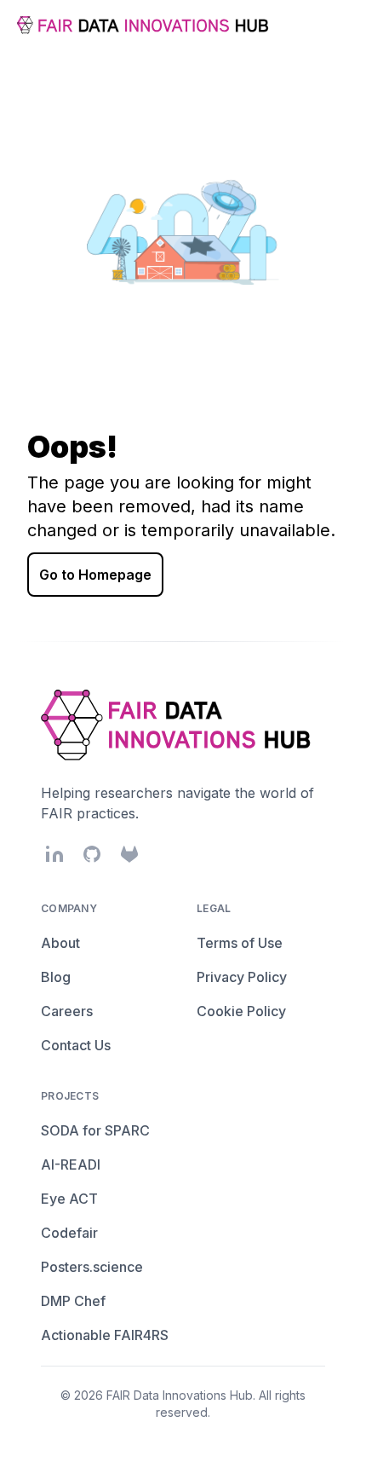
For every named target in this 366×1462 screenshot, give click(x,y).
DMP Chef (73, 1300)
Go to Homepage (95, 574)
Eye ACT (69, 1198)
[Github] (92, 854)
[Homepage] (144, 25)
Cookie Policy (241, 1011)
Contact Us (76, 1045)
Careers (67, 1011)
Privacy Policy (242, 976)
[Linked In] (54, 854)
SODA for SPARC (95, 1130)
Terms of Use (240, 942)
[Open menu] (335, 25)
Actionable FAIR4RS (105, 1335)
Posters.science (92, 1266)
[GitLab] (129, 854)
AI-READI (70, 1164)
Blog (56, 976)
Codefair (69, 1232)
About (60, 942)
